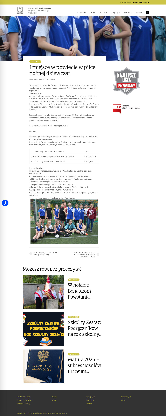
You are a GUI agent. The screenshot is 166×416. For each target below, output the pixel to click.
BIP (121, 2)
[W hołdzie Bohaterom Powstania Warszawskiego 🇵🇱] (43, 292)
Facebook (127, 2)
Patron (54, 397)
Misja (54, 400)
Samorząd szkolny (23, 403)
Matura (89, 403)
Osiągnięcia (115, 12)
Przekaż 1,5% (126, 397)
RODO (123, 400)
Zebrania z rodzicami (24, 400)
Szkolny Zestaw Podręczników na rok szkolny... (85, 328)
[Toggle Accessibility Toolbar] (5, 202)
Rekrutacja (128, 12)
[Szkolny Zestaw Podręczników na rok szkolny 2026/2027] (43, 329)
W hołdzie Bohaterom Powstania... (80, 291)
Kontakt (139, 12)
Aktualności (81, 12)
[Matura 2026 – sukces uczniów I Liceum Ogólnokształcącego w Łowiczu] (43, 366)
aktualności (35, 62)
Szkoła (92, 12)
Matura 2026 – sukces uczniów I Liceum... (84, 365)
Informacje (103, 12)
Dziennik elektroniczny (140, 2)
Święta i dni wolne (23, 397)
